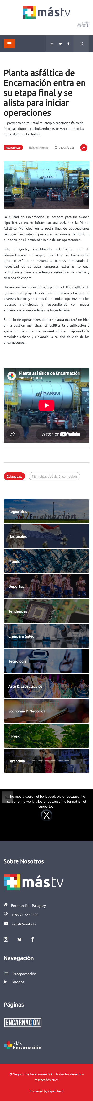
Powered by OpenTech (47, 1091)
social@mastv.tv (23, 924)
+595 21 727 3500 (24, 915)
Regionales (13, 147)
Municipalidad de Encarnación (54, 476)
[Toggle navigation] (9, 43)
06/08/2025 (66, 147)
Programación (24, 973)
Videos (18, 981)
